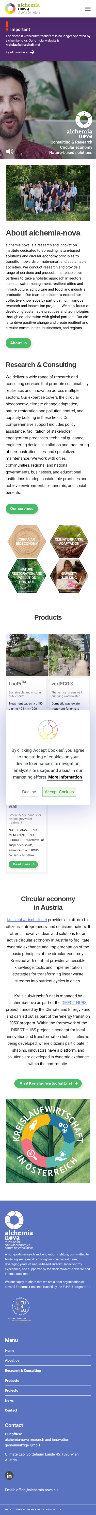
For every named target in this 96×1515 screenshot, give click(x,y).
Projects (11, 1390)
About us (18, 343)
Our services (22, 508)
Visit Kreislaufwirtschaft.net (46, 1083)
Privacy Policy (36, 1509)
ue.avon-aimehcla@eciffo (37, 1490)
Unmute (10, 151)
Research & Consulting (23, 1370)
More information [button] (65, 777)
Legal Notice (53, 1509)
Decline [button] (29, 792)
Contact (11, 1410)
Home (9, 1350)
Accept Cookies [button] (59, 792)
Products (12, 1380)
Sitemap (20, 1509)
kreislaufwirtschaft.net (27, 920)
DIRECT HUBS (74, 1003)
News (9, 1400)
